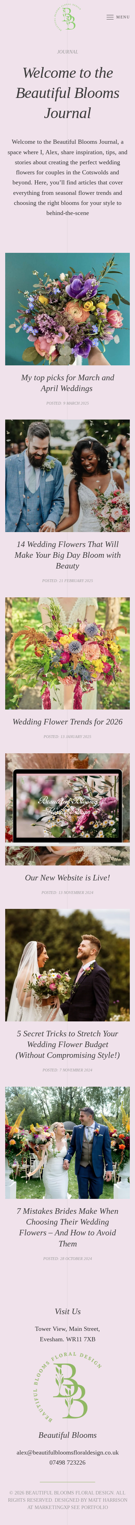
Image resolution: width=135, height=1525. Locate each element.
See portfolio (89, 1507)
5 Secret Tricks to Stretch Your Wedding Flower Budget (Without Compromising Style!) (68, 1044)
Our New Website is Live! (67, 877)
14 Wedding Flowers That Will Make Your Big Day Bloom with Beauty (68, 555)
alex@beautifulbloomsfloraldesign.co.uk (68, 1452)
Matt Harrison (107, 1500)
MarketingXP (52, 1507)
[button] (118, 17)
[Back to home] (67, 17)
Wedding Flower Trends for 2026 (67, 721)
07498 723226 (68, 1462)
